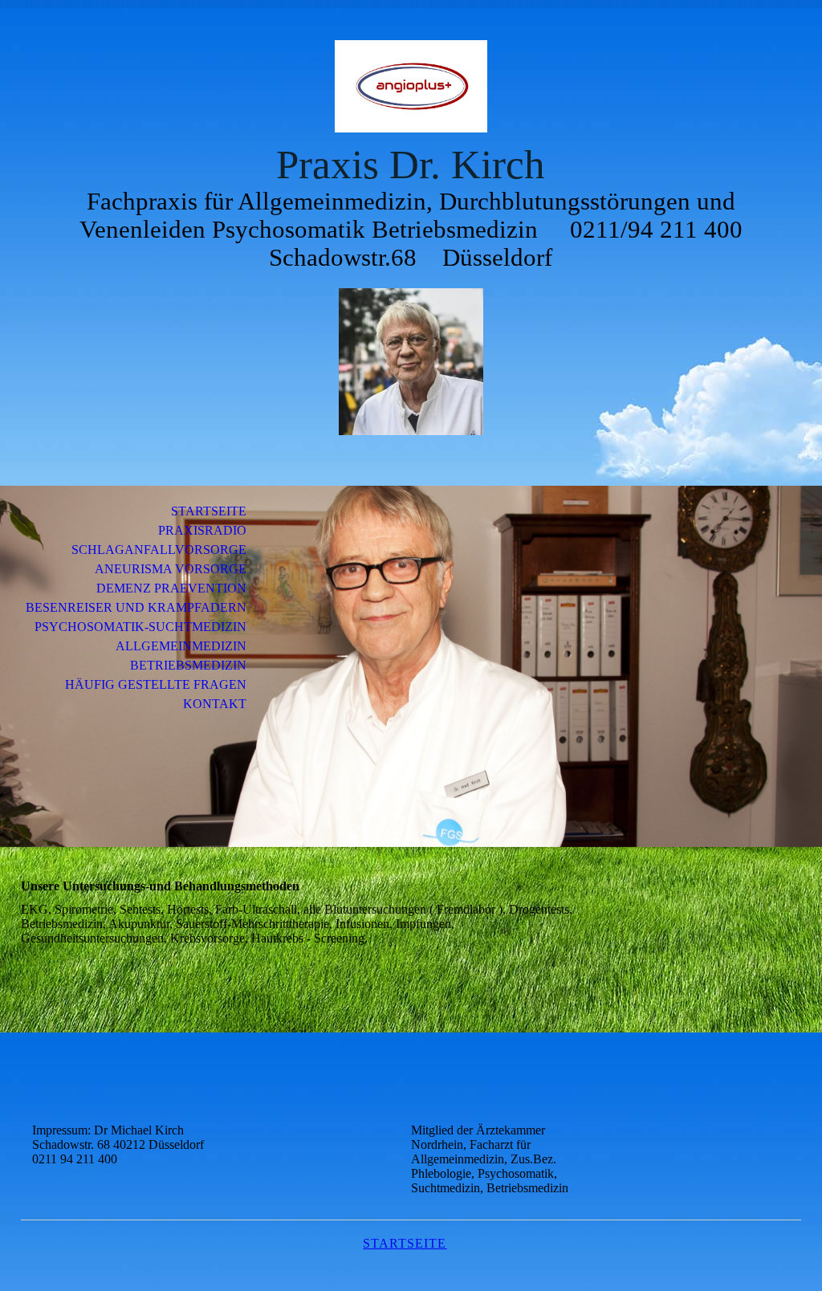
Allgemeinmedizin (181, 646)
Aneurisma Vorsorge (170, 569)
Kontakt (214, 704)
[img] (411, 86)
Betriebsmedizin (188, 665)
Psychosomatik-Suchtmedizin (140, 626)
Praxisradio (202, 530)
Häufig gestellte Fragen (155, 684)
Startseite (208, 511)
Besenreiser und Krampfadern (136, 607)
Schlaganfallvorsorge (158, 549)
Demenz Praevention (171, 588)
